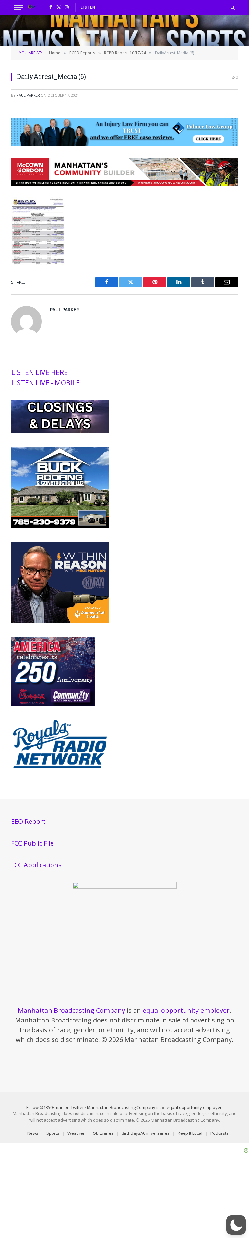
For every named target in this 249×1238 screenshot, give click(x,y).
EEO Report (28, 821)
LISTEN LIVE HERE (39, 372)
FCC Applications (36, 864)
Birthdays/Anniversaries (146, 1133)
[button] (236, 1225)
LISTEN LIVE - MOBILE (45, 382)
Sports (52, 1133)
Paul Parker (28, 95)
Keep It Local (190, 1133)
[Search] (232, 7)
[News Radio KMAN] (32, 7)
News (32, 1133)
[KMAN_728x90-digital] (124, 184)
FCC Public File (32, 843)
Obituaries (103, 1133)
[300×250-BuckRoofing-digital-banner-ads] (60, 526)
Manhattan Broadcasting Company (71, 1010)
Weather (76, 1133)
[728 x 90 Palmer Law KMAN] (124, 143)
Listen (88, 7)
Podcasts (219, 1133)
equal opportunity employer (186, 1010)
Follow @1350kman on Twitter (55, 1107)
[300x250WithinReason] (60, 621)
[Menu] (18, 7)
